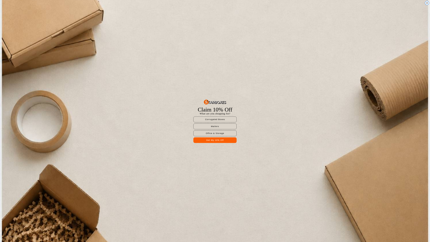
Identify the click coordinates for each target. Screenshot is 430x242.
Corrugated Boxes (215, 119)
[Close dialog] (427, 3)
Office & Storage (215, 133)
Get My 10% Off (215, 140)
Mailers (215, 126)
